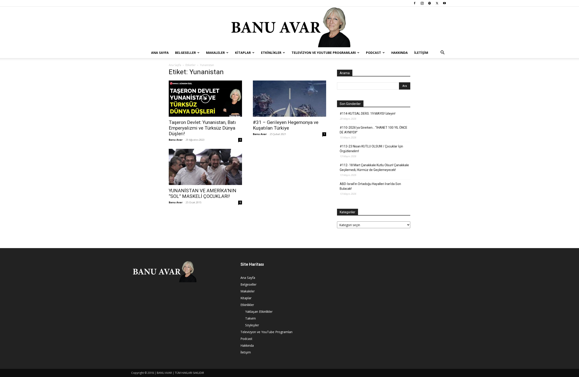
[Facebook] (414, 3)
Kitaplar (243, 52)
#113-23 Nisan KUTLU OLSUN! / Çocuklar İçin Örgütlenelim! (371, 149)
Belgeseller (185, 52)
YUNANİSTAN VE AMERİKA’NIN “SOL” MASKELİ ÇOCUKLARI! (202, 193)
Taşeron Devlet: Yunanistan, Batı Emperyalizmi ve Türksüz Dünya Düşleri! (202, 128)
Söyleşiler (252, 325)
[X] (437, 3)
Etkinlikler (271, 52)
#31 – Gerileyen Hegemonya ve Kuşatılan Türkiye (285, 125)
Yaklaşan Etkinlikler (259, 311)
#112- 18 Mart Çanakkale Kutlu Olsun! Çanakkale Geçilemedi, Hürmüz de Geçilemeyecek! (374, 167)
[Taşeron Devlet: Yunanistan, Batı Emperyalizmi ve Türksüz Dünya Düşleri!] (205, 99)
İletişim (421, 52)
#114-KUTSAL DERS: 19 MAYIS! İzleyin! (367, 113)
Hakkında (399, 52)
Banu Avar (176, 139)
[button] (442, 53)
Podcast (373, 52)
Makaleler (215, 52)
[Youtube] (444, 3)
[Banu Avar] (289, 27)
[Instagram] (422, 3)
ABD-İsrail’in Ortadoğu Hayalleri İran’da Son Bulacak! (370, 186)
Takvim (250, 318)
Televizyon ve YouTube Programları (324, 52)
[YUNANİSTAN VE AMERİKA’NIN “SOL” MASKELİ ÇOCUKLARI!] (205, 167)
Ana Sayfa (160, 52)
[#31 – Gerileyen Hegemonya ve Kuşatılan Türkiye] (289, 99)
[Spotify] (429, 3)
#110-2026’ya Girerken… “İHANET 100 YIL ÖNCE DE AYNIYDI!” (373, 130)
